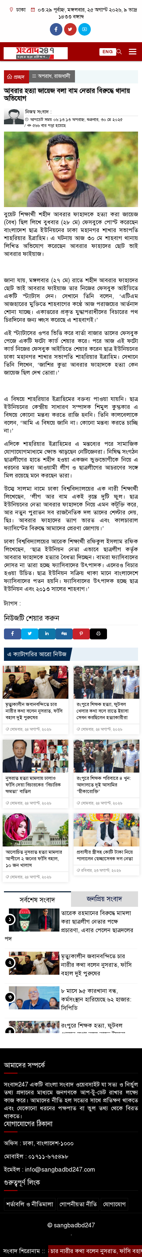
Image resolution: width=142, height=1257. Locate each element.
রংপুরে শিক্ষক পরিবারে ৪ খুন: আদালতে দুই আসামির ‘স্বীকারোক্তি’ (104, 784)
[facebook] (56, 29)
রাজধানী (62, 76)
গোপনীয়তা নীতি (78, 1204)
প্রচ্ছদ (18, 77)
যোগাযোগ (114, 1204)
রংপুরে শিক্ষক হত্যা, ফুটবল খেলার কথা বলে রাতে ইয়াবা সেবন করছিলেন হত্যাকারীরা (102, 710)
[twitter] (70, 29)
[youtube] (84, 29)
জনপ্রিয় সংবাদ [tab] (104, 899)
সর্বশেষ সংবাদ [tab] (37, 900)
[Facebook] (12, 633)
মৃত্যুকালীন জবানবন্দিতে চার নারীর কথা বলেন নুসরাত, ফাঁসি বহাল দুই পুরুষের (34, 710)
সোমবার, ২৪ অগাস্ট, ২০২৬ (30, 729)
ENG (108, 51)
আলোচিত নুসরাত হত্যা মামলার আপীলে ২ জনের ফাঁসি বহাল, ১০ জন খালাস (34, 858)
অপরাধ (45, 76)
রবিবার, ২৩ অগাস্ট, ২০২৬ (100, 870)
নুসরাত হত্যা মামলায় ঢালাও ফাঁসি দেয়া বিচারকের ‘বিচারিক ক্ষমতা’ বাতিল (33, 784)
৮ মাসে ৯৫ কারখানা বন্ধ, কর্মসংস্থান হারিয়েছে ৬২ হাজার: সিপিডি (96, 999)
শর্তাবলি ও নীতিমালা (29, 1204)
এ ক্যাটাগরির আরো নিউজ (36, 654)
